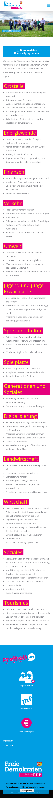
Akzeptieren (27, 790)
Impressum (8, 740)
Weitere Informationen (37, 787)
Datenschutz (8, 745)
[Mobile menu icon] (48, 6)
